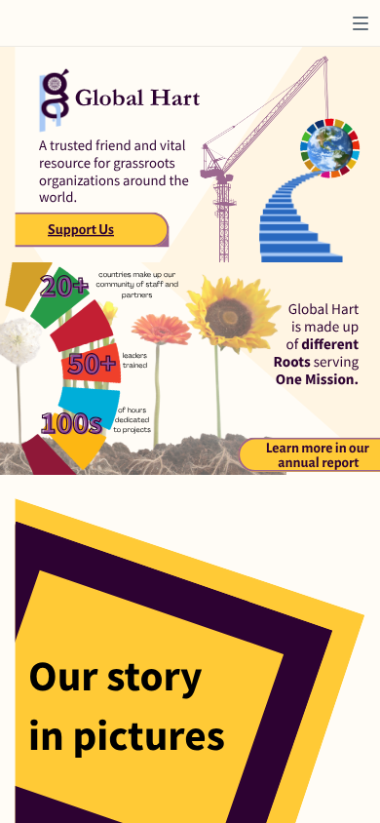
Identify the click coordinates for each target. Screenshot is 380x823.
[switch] (360, 23)
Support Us (81, 230)
